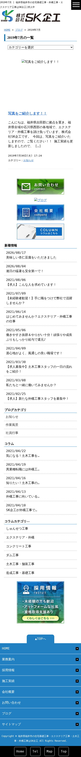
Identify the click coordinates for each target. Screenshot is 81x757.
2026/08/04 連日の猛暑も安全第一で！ (25, 268)
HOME (7, 29)
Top (64, 751)
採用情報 (8, 670)
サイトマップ (11, 724)
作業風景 (12, 425)
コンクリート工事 (18, 546)
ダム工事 (12, 555)
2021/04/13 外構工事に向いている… (23, 494)
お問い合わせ (11, 702)
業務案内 (8, 659)
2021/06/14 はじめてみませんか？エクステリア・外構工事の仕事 (39, 316)
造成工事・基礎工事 (20, 573)
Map (49, 751)
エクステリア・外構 (20, 537)
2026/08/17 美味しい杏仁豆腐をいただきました (31, 255)
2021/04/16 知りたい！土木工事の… (23, 480)
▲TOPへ (40, 639)
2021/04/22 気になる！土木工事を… (23, 453)
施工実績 (8, 681)
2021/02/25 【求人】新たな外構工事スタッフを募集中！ (37, 396)
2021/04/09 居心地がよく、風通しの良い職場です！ (34, 351)
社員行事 (12, 433)
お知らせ (28, 160)
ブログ (19, 29)
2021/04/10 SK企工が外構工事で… (21, 507)
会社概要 (8, 692)
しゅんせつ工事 (17, 528)
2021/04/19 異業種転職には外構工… (23, 467)
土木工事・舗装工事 (20, 564)
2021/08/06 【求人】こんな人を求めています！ (31, 282)
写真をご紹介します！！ (27, 113)
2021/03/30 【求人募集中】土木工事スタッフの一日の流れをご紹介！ (39, 366)
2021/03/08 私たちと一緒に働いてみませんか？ (31, 382)
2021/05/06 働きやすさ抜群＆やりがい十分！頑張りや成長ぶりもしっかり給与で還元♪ (39, 334)
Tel (35, 751)
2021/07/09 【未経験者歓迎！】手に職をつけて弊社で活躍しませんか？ (39, 298)
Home (20, 751)
